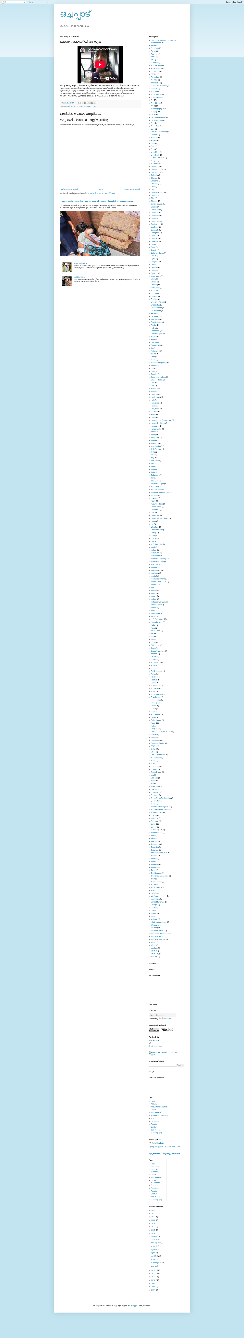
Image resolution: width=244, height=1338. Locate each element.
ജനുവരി (154, 1266)
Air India (154, 80)
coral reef (154, 227)
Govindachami (156, 380)
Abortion (154, 54)
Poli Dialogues (81, 106)
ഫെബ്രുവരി (156, 1263)
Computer (155, 218)
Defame (154, 267)
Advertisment (156, 68)
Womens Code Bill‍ (158, 939)
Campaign (155, 166)
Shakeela (154, 792)
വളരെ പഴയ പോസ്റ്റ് (132, 189)
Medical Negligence (158, 582)
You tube (154, 948)
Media (153, 576)
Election (154, 296)
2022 (153, 1214)
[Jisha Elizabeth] (150, 1044)
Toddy (153, 861)
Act (152, 60)
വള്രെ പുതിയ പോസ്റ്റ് (69, 189)
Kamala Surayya (157, 490)
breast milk (155, 155)
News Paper (155, 631)
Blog (152, 146)
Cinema (154, 201)
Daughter (154, 262)
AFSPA (153, 74)
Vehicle (154, 908)
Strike (153, 824)
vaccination (155, 899)
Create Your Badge (155, 1046)
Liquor (153, 521)
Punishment (155, 714)
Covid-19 (154, 239)
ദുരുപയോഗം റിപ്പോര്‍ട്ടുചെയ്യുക (164, 1153)
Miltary (153, 590)
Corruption (155, 233)
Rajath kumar (156, 720)
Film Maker (155, 342)
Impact (153, 432)
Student (154, 827)
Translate (167, 1019)
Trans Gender (156, 882)
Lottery (153, 533)
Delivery (154, 273)
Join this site (155, 1130)
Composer (155, 216)
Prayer (153, 683)
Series (153, 781)
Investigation (156, 446)
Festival (154, 337)
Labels (153, 1110)
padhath (154, 654)
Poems (153, 1118)
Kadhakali (155, 487)
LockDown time (157, 530)
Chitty (153, 190)
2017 (153, 1227)
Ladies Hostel (156, 507)
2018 (153, 1223)
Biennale (154, 138)
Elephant (154, 299)
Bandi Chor (155, 126)
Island (153, 455)
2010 (153, 1280)
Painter (153, 657)
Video (153, 916)
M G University (156, 544)
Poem (153, 668)
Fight (153, 340)
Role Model (155, 740)
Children (154, 184)
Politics (88, 106)
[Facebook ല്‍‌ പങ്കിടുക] (91, 103)
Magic (153, 547)
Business (154, 164)
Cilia (152, 198)
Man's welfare (156, 564)
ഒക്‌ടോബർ (155, 1240)
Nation (153, 625)
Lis (152, 524)
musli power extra (158, 614)
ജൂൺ (153, 1253)
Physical (154, 665)
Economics (155, 291)
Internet (154, 440)
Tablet (153, 836)
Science (154, 769)
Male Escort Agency (158, 559)
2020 (153, 1220)
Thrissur (154, 856)
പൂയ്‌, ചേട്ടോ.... (79, 277)
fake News (155, 319)
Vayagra (154, 905)
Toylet (153, 870)
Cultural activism (157, 253)
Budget (153, 161)
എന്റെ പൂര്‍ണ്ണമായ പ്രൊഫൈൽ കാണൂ (164, 1147)
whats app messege (158, 922)
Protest (153, 706)
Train (153, 879)
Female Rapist (156, 334)
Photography (156, 662)
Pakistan (154, 660)
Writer (153, 945)
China (153, 187)
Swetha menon (157, 833)
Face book (155, 1121)
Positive (154, 680)
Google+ (154, 374)
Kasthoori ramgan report (160, 492)
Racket (153, 717)
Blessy (153, 141)
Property (154, 703)
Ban (152, 123)
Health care (155, 397)
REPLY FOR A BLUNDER (160, 732)
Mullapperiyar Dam (158, 602)
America (154, 89)
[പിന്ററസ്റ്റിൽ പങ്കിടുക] (94, 103)
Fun (152, 368)
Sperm (153, 815)
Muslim (153, 616)
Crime (153, 247)
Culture (154, 256)
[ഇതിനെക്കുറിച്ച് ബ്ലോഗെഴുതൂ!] (86, 103)
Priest (153, 691)
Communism (156, 210)
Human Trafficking (158, 423)
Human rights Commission (161, 420)
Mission (154, 593)
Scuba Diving (156, 772)
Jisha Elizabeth (154, 1040)
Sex (152, 784)
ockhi (153, 642)
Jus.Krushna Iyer (157, 484)
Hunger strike (156, 429)
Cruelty (153, 250)
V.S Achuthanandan (158, 896)
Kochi (153, 501)
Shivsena (154, 795)
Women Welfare (157, 931)
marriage (154, 573)
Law (152, 513)
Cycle (153, 259)
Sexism (154, 789)
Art (152, 100)
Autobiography (156, 1133)
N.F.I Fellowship (157, 619)
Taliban (154, 838)
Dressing (154, 285)
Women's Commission (159, 934)
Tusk (153, 890)
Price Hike (155, 689)
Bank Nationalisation (159, 132)
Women (154, 928)
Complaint (155, 213)
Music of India (156, 611)
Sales (153, 752)
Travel (153, 885)
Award (153, 115)
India (153, 435)
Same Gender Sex (158, 755)
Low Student (156, 538)
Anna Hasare (156, 94)
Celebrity (154, 175)
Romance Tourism (158, 743)
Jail (152, 463)
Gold (153, 371)
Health (153, 394)
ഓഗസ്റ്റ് (154, 1246)
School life (155, 766)
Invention (154, 443)
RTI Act (153, 746)
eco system (155, 288)
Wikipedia (155, 925)
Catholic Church (157, 169)
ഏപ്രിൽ (154, 1256)
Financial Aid (156, 345)
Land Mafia (155, 510)
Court (153, 236)
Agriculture (155, 77)
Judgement (155, 475)
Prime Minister (156, 694)
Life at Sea (155, 515)
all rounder (155, 83)
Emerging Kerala (157, 302)
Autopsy (154, 112)
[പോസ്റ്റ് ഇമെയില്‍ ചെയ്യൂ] (79, 103)
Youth (153, 951)
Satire (94, 106)
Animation (155, 92)
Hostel (153, 415)
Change (154, 178)
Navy (153, 628)
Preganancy (155, 686)
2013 (153, 1270)
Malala (153, 550)
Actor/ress (155, 63)
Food (153, 357)
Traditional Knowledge (159, 876)
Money (153, 596)
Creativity (154, 241)
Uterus (153, 893)
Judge (153, 472)
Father (153, 328)
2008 (153, 1287)
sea (152, 775)
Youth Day (155, 954)
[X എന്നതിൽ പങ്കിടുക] (89, 103)
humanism (155, 426)
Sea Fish (154, 778)
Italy (152, 458)
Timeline (154, 859)
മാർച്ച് (153, 1259)
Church (154, 195)
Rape (153, 723)
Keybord (154, 498)
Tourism (154, 867)
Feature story (156, 331)
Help (153, 400)
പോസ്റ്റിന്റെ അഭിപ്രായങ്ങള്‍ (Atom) (101, 193)
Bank (153, 129)
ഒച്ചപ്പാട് (75, 13)
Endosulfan (155, 305)
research (154, 735)
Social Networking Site (159, 807)
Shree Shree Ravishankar (161, 798)
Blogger (134, 1306)
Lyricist (153, 541)
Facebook (155, 316)
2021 (153, 1217)
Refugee (154, 726)
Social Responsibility (159, 810)
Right (153, 737)
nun (152, 637)
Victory (153, 913)
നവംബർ (154, 1236)
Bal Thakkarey (156, 120)
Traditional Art (156, 873)
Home (153, 1101)
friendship (155, 365)
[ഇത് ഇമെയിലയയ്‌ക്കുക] (83, 103)
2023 (153, 1210)
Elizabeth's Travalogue (159, 1116)
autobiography (156, 109)
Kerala (73, 106)
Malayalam (155, 553)
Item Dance (155, 461)
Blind (153, 143)
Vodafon (154, 919)
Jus (152, 478)
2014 (153, 1233)
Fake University (157, 322)
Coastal (154, 207)
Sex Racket (155, 787)
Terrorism (154, 850)
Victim (153, 911)
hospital (154, 412)
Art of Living (155, 103)
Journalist (154, 469)
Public (153, 709)
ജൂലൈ (154, 1249)
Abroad (154, 57)
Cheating (154, 181)
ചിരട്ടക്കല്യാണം (80, 263)
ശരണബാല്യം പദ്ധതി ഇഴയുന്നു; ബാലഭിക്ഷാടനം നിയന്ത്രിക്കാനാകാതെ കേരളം (97, 201)
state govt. (155, 818)
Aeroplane (155, 71)
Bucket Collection (157, 158)
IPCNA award (156, 449)
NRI (152, 634)
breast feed (155, 152)
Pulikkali (154, 712)
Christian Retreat (157, 192)
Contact (154, 1127)
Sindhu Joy (155, 801)
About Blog (155, 1104)
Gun (152, 386)
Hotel (153, 417)
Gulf (152, 383)
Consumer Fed (156, 221)
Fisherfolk (154, 351)
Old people (155, 645)
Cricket (153, 244)
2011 (153, 1277)
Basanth (154, 135)
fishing (153, 354)
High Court (155, 403)
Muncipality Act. (157, 605)
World (153, 942)
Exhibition (155, 314)
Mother (153, 599)
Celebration (155, 172)
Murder (153, 608)
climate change (157, 204)
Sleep (153, 804)
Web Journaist (156, 1113)
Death (153, 264)
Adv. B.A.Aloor (156, 65)
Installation (155, 438)
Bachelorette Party (158, 117)
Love (153, 536)
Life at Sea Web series (159, 518)
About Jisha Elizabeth (159, 1107)
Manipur (154, 567)
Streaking (154, 821)
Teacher (154, 841)
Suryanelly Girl (156, 830)
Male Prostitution (157, 562)
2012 (153, 1273)
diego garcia (156, 276)
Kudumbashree (157, 504)
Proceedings (156, 700)
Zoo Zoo (154, 957)
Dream (153, 282)
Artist (153, 106)
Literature (154, 527)
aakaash (154, 45)
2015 (153, 1230)
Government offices (158, 377)
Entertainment (156, 308)
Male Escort (155, 556)
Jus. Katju (154, 481)
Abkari (153, 51)
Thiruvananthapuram (159, 853)
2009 (153, 1283)
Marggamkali (156, 570)
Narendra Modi (157, 622)
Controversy (155, 224)
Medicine (154, 585)
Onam (153, 648)
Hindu (153, 406)
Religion (154, 729)
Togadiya (154, 864)
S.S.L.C (154, 749)
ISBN (153, 452)
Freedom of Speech (158, 363)
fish (152, 348)
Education (155, 293)
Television (155, 847)
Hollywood (155, 409)
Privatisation (155, 697)
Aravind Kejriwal (157, 97)
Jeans (153, 466)
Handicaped (155, 389)
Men (152, 588)
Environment (156, 311)
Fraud (153, 360)
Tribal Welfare (156, 888)
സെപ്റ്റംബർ (156, 1243)
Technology (155, 844)
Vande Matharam (157, 902)
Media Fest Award (158, 579)
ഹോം (101, 189)
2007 (153, 1290)
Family (153, 325)
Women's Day (156, 936)
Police (153, 674)
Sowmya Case (156, 813)
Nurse (153, 639)
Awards (154, 1124)
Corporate (155, 230)
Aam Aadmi (155, 48)
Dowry (153, 279)
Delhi (153, 270)
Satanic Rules (156, 758)
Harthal (154, 391)
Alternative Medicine (159, 86)
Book (153, 149)
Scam (153, 763)
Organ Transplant (157, 651)
